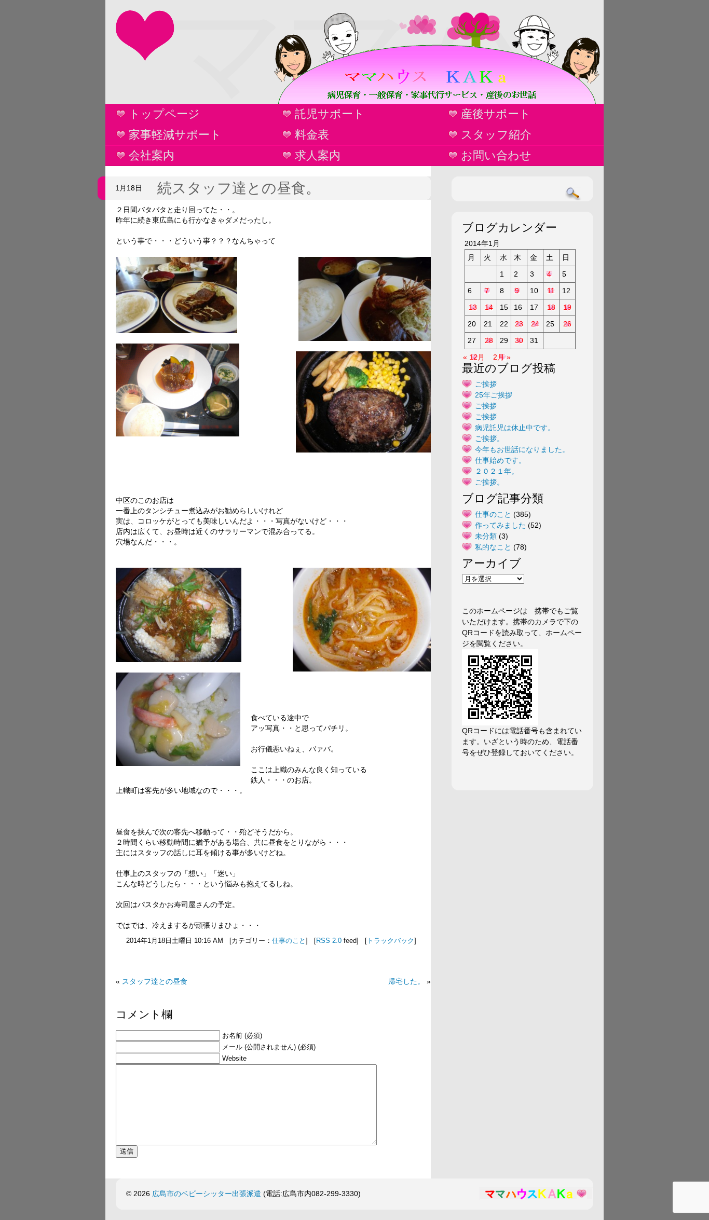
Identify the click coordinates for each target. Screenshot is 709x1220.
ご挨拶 (486, 384)
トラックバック (390, 940)
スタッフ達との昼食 (154, 981)
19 (567, 307)
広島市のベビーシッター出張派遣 (206, 1193)
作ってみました (500, 525)
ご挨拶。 (489, 438)
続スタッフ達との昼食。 (238, 188)
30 (519, 340)
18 (551, 307)
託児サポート (330, 113)
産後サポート (496, 113)
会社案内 (151, 155)
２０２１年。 (497, 471)
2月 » (502, 357)
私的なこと (493, 547)
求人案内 (317, 155)
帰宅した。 (406, 981)
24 (535, 324)
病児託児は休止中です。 (515, 427)
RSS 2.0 (329, 940)
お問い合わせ (496, 155)
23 (519, 324)
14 (489, 307)
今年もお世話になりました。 (522, 449)
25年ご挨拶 (493, 395)
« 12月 (474, 357)
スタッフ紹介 (496, 134)
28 (489, 340)
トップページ (164, 113)
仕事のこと (289, 940)
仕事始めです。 (500, 460)
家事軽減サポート (175, 134)
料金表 (312, 134)
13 (473, 307)
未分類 (486, 536)
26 (567, 324)
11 (551, 290)
